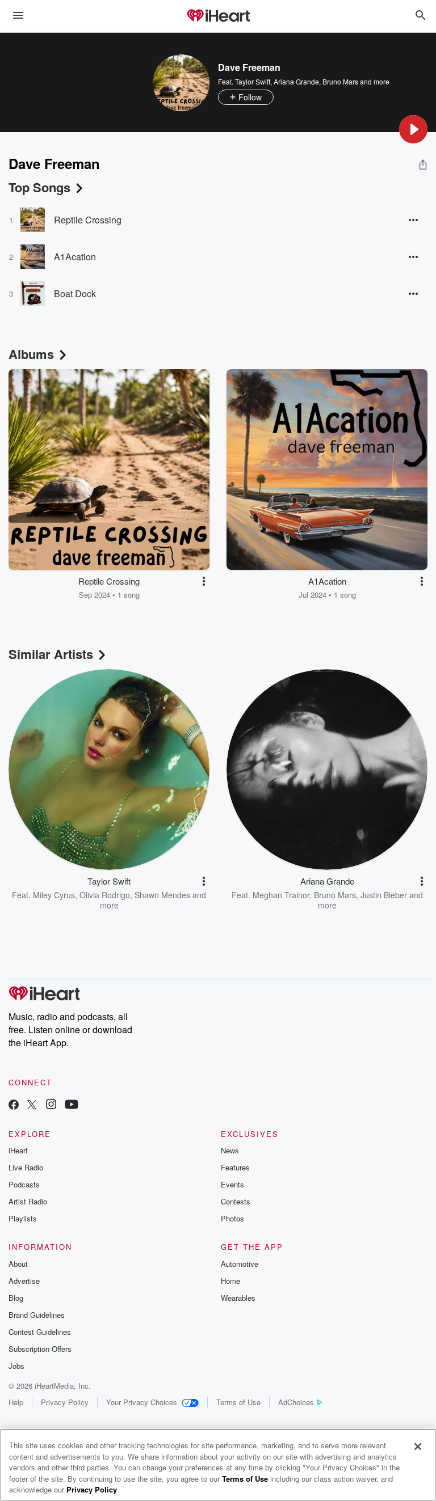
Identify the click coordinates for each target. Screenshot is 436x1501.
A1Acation (75, 256)
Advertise (24, 1280)
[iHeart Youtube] (71, 1105)
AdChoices (296, 1402)
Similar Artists (51, 654)
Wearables (238, 1297)
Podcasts (24, 1184)
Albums (31, 354)
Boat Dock (75, 293)
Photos (232, 1218)
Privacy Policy (65, 1402)
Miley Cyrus (54, 894)
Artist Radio (28, 1201)
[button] (413, 129)
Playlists (23, 1218)
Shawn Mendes (162, 894)
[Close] (417, 1446)
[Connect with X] (31, 1105)
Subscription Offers (40, 1348)
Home (230, 1280)
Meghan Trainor (281, 894)
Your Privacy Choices (141, 1402)
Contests (235, 1201)
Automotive (239, 1263)
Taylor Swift (252, 81)
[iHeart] (218, 16)
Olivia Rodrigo (104, 894)
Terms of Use (238, 1402)
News (230, 1150)
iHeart (18, 1150)
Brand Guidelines (37, 1314)
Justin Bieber (383, 894)
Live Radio (26, 1167)
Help (16, 1402)
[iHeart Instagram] (51, 1105)
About (18, 1263)
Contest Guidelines (40, 1331)
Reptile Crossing (87, 219)
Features (235, 1167)
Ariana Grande (296, 81)
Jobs (16, 1365)
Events (232, 1184)
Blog (16, 1297)
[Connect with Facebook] (14, 1105)
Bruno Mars (340, 81)
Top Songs (39, 187)
